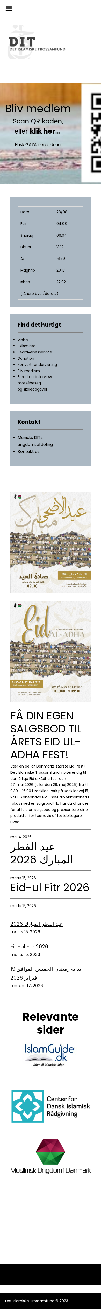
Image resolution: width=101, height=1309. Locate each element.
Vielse (23, 339)
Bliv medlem (38, 108)
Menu (10, 8)
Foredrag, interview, (35, 376)
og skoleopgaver (32, 389)
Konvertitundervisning (37, 364)
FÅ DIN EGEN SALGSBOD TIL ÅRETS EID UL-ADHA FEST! (46, 735)
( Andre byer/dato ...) (39, 293)
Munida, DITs (30, 437)
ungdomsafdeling (35, 444)
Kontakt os (29, 451)
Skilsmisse (26, 345)
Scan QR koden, (38, 121)
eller (38, 131)
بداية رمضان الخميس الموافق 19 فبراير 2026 (45, 973)
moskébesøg (29, 383)
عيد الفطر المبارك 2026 (41, 853)
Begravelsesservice (35, 352)
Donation (26, 358)
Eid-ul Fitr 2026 (50, 887)
